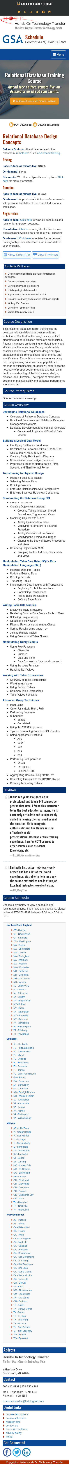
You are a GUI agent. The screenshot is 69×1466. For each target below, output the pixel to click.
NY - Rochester (21, 1015)
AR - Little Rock (21, 1128)
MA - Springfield (21, 956)
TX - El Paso (19, 1315)
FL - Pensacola (21, 1062)
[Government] (37, 12)
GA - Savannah (21, 1080)
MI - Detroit (18, 1157)
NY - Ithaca (18, 1007)
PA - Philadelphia (22, 1026)
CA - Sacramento (22, 1252)
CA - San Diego (21, 1260)
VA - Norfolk (19, 1110)
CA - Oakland (20, 1245)
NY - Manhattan (21, 1011)
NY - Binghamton (22, 1000)
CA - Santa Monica (22, 1275)
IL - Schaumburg (21, 1142)
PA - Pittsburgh (20, 1030)
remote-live (22, 153)
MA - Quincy (19, 952)
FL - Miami (18, 1054)
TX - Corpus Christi (22, 1308)
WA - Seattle (19, 1334)
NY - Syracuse (20, 1019)
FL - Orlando (19, 1058)
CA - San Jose (20, 1267)
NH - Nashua (19, 982)
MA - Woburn (20, 963)
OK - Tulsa (18, 1198)
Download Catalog (48, 125)
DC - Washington (22, 941)
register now (13, 1422)
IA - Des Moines (21, 1135)
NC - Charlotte (20, 1088)
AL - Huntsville (20, 1044)
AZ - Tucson (19, 1223)
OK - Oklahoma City (23, 1194)
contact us (12, 1425)
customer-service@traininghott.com (23, 1401)
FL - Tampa (19, 1069)
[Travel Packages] (31, 12)
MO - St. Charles (21, 1168)
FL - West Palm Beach (24, 1073)
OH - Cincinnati (21, 1180)
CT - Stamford (20, 937)
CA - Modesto (20, 1242)
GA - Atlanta (19, 1077)
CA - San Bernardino (23, 1256)
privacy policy (14, 1433)
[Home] (50, 12)
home (9, 1436)
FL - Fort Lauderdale (23, 1047)
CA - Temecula (20, 1278)
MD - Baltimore (20, 970)
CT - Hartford (19, 930)
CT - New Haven (21, 933)
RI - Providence (21, 1033)
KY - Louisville (20, 1154)
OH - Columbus (21, 1187)
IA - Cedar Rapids (22, 1131)
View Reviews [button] (47, 255)
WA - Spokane (20, 1338)
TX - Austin (18, 1304)
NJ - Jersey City (21, 985)
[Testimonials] (19, 12)
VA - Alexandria (21, 1103)
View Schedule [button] (18, 255)
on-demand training (48, 153)
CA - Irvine (18, 1234)
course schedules (16, 1418)
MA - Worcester (21, 967)
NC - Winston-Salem (23, 1095)
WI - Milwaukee (21, 1209)
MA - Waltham (20, 959)
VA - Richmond (20, 1114)
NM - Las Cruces (21, 1293)
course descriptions (17, 1414)
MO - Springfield (21, 1172)
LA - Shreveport (21, 1084)
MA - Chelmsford (21, 948)
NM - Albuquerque (22, 1290)
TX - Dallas (18, 1312)
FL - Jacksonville (21, 1051)
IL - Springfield (20, 1146)
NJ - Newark (19, 989)
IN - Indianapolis (21, 1150)
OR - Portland (20, 1301)
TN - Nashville (20, 1205)
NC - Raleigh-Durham (24, 1092)
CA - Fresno (19, 1230)
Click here (26, 220)
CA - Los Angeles (22, 1238)
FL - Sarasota (20, 1066)
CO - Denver (19, 1282)
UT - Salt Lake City (22, 1330)
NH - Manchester (21, 978)
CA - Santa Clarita (22, 1271)
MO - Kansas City (22, 1165)
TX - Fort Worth (21, 1319)
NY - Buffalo (19, 1004)
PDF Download (23, 125)
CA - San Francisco (23, 1264)
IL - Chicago (19, 1139)
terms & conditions (16, 1429)
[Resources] (43, 12)
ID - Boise (18, 1286)
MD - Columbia (21, 974)
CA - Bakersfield (21, 1227)
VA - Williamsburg (22, 1117)
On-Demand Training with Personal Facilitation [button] (35, 100)
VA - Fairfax (19, 1106)
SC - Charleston (21, 1099)
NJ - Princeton (20, 993)
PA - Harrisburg (21, 1022)
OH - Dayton (19, 1191)
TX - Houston (19, 1323)
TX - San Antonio (21, 1327)
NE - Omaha (19, 1176)
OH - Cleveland (21, 1183)
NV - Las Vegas (21, 1297)
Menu (60, 54)
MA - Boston (19, 944)
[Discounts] (25, 12)
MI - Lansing (19, 1161)
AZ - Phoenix (19, 1219)
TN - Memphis (20, 1202)
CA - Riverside (20, 1249)
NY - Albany (19, 996)
